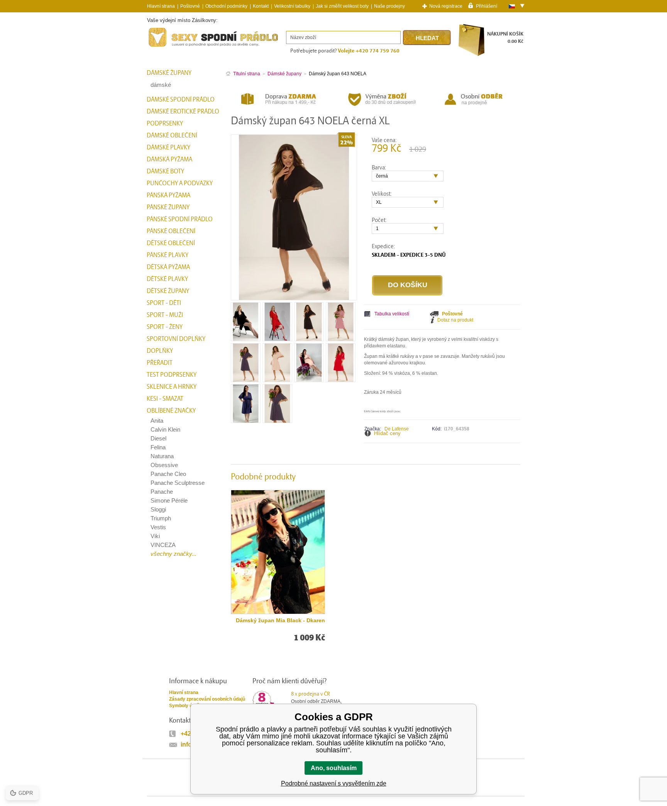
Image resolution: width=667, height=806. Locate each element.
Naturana (162, 456)
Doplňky (160, 351)
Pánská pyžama (168, 195)
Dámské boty (165, 171)
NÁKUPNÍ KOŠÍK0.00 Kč (505, 37)
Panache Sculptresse (178, 483)
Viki (155, 536)
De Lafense (396, 429)
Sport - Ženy (165, 327)
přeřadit (160, 363)
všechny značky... (173, 554)
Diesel (158, 438)
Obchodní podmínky (226, 6)
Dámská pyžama (169, 159)
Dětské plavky (167, 279)
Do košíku (407, 285)
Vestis (158, 527)
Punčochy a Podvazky (180, 183)
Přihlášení (486, 5)
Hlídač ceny (387, 433)
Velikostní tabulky (292, 6)
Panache (162, 491)
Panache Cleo (168, 474)
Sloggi (158, 509)
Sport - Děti (164, 303)
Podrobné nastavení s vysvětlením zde (333, 783)
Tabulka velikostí (391, 314)
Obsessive (164, 465)
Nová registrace (445, 6)
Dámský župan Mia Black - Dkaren (280, 620)
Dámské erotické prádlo (183, 111)
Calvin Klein (165, 429)
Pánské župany (168, 207)
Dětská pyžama (168, 267)
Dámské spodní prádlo (181, 100)
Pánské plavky (167, 255)
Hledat (427, 38)
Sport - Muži (165, 315)
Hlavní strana (183, 692)
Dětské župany (168, 291)
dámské (161, 85)
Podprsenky (165, 123)
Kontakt (261, 6)
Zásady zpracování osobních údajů (207, 699)
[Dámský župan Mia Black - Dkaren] (278, 552)
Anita (157, 420)
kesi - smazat (165, 399)
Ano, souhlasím (334, 768)
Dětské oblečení (171, 243)
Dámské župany (169, 73)
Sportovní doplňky (176, 339)
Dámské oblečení (172, 135)
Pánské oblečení (171, 231)
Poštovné (190, 6)
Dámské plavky (168, 147)
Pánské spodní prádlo (180, 219)
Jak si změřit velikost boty (342, 6)
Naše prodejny (389, 6)
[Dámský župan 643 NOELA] (245, 338)
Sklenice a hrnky (171, 387)
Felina (158, 447)
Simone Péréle (169, 500)
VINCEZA (163, 545)
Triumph (161, 518)
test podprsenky (171, 375)
